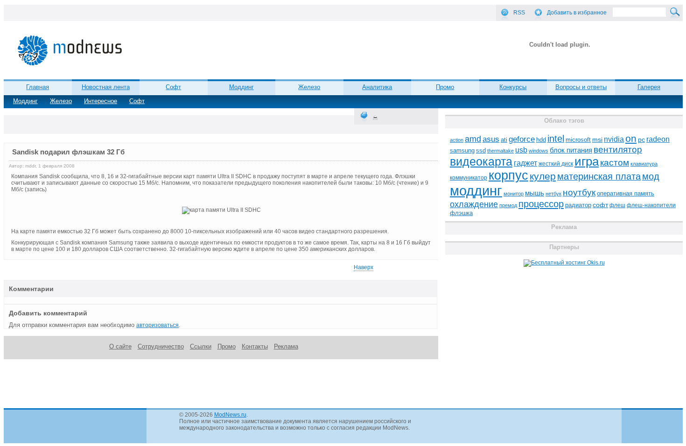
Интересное (100, 101)
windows (538, 150)
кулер (543, 176)
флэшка (461, 212)
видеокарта (481, 161)
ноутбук (579, 192)
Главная (37, 87)
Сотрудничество (161, 346)
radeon (658, 139)
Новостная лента (106, 87)
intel (555, 138)
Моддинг (25, 101)
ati (504, 139)
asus (491, 139)
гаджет (525, 163)
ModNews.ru (230, 414)
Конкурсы (512, 87)
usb (521, 150)
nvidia (614, 139)
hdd (541, 140)
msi (597, 139)
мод (650, 176)
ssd (481, 150)
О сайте (120, 346)
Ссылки (200, 346)
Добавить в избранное (577, 12)
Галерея (648, 87)
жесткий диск (556, 163)
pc (641, 139)
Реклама (286, 346)
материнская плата (599, 176)
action (456, 140)
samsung (462, 150)
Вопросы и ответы (581, 87)
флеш (617, 205)
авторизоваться (157, 325)
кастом (614, 162)
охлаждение (474, 204)
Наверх (363, 267)
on (631, 138)
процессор (541, 204)
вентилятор (618, 149)
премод (508, 205)
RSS (519, 12)
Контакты (255, 346)
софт (600, 205)
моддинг (476, 190)
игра (586, 161)
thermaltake (500, 150)
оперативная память (625, 193)
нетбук (553, 193)
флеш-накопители (651, 205)
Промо (445, 87)
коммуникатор (468, 177)
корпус (508, 175)
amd (473, 139)
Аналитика (377, 87)
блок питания (571, 150)
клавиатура (644, 164)
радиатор (578, 205)
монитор (514, 193)
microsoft (578, 139)
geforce (522, 139)
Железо (61, 101)
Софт (137, 101)
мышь (534, 193)
